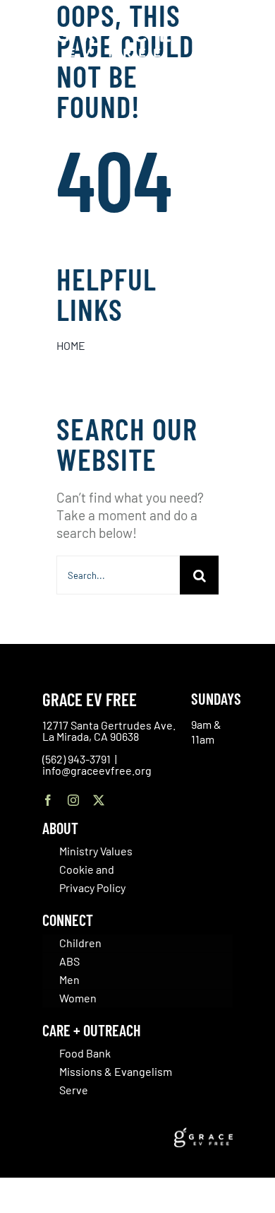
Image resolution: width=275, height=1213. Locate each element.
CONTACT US (225, 18)
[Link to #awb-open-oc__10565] (237, 90)
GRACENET (236, 34)
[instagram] (73, 800)
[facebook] (48, 800)
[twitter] (98, 800)
